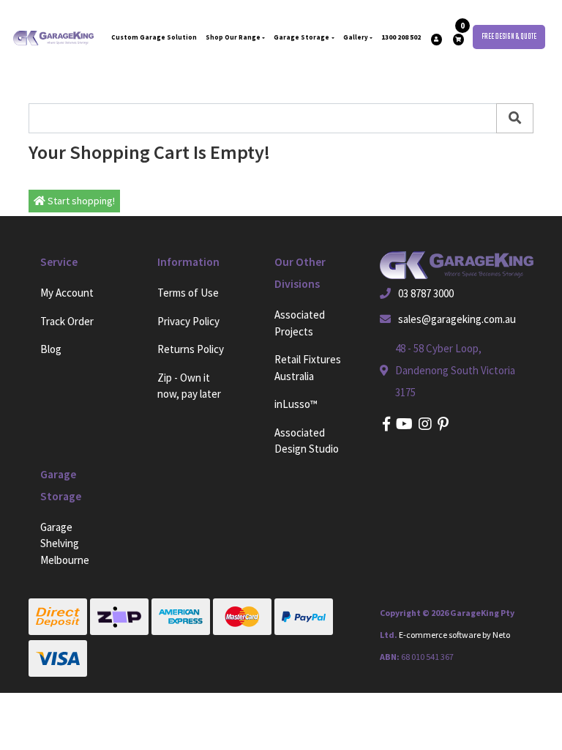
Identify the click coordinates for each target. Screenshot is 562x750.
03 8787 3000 (426, 293)
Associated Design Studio (306, 441)
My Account (67, 293)
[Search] (514, 118)
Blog (50, 349)
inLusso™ (296, 404)
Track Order (67, 321)
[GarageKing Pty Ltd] (53, 36)
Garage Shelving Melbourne (64, 543)
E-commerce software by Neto (454, 634)
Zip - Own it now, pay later (189, 386)
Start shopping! (80, 200)
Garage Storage (301, 37)
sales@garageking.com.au (457, 319)
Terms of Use (188, 293)
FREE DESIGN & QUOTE (509, 36)
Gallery (355, 37)
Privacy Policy (188, 321)
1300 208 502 (401, 37)
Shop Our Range (233, 37)
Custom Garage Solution (154, 37)
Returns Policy (190, 349)
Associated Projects (299, 323)
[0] (458, 39)
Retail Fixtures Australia (307, 367)
